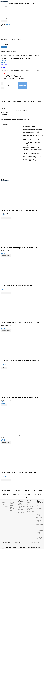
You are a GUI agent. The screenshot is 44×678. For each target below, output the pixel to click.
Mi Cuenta (29, 500)
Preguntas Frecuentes (20, 504)
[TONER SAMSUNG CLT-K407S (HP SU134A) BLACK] (13, 269)
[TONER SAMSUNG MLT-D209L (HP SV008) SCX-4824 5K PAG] (13, 456)
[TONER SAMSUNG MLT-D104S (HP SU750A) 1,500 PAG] (13, 418)
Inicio (2, 55)
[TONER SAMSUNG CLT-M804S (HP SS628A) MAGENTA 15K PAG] (13, 343)
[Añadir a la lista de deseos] (8, 208)
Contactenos (12, 505)
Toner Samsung (8, 213)
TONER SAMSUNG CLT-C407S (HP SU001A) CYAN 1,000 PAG (19, 248)
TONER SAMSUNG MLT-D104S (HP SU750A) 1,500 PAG (17, 435)
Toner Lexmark (12, 55)
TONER (5, 55)
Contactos (11, 510)
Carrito (28, 504)
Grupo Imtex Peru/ (36, 547)
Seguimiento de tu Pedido (21, 507)
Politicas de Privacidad (12, 503)
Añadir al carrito (22, 85)
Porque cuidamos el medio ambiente (30, 509)
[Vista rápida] (5, 208)
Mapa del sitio (20, 509)
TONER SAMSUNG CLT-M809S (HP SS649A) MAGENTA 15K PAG (20, 397)
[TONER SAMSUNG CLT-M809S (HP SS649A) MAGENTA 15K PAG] (13, 381)
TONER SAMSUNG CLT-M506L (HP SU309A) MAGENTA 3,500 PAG (20, 322)
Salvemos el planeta (30, 511)
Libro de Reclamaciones (21, 512)
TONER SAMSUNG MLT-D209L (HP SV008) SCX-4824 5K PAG (19, 472)
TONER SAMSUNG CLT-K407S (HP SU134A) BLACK (16, 285)
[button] (6, 218)
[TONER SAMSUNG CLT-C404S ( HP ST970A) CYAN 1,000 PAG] (13, 194)
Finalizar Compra (30, 506)
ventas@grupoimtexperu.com (25, 79)
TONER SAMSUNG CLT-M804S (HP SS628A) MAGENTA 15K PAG (20, 360)
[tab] (17, 110)
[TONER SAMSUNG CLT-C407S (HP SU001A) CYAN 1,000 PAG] (13, 231)
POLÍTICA (11, 500)
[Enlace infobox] (6, 490)
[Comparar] (2, 208)
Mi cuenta (28, 502)
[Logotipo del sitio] (9, 12)
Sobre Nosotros (20, 501)
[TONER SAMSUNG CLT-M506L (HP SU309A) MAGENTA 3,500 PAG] (13, 306)
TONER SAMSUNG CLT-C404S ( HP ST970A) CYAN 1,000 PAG (19, 210)
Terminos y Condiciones (12, 508)
